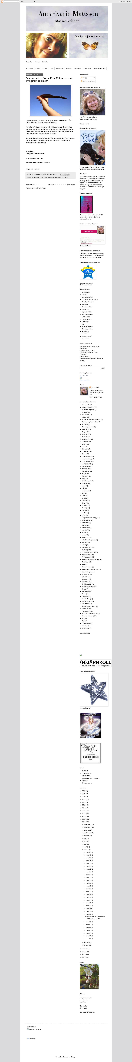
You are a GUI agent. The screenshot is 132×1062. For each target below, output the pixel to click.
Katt (83, 493)
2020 (84, 805)
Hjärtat (84, 473)
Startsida (29, 62)
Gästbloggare (86, 466)
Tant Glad (85, 334)
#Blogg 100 (85, 405)
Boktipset (85, 771)
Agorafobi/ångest (87, 409)
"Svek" (82, 356)
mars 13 (88, 903)
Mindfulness (86, 527)
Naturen (68, 68)
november (87, 827)
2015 (84, 819)
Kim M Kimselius (87, 314)
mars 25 (88, 869)
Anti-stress (29, 68)
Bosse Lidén (86, 292)
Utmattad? (87, 68)
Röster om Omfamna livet (90, 569)
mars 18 (88, 889)
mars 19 (88, 886)
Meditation (85, 522)
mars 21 (88, 880)
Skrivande (77, 68)
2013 (84, 949)
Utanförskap (86, 599)
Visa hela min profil (96, 397)
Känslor (84, 505)
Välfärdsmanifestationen (90, 613)
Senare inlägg (30, 184)
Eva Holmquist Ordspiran (90, 299)
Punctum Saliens (87, 326)
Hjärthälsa (85, 476)
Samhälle (85, 574)
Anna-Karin (96, 387)
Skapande (58, 177)
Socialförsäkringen (88, 586)
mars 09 (88, 914)
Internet (84, 486)
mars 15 (88, 897)
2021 (84, 802)
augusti (86, 835)
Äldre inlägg (71, 184)
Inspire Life (85, 309)
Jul (83, 488)
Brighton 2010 (86, 439)
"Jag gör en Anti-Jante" (87, 350)
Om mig (44, 62)
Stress (84, 594)
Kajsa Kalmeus (86, 312)
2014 (84, 822)
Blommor (85, 434)
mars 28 (88, 860)
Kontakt (84, 498)
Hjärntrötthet (86, 471)
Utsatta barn (86, 608)
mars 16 (88, 894)
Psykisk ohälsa (86, 557)
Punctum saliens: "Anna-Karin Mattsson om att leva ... (95, 917)
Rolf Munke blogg (87, 329)
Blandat (84, 429)
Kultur (45, 177)
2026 (84, 791)
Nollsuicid (85, 780)
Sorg (83, 589)
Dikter (38, 68)
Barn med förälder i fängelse (91, 419)
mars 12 (88, 905)
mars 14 (88, 900)
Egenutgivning (86, 456)
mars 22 (88, 877)
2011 (84, 954)
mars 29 (88, 858)
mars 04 (88, 933)
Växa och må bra (99, 68)
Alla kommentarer (88, 81)
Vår (83, 618)
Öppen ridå (85, 339)
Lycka (83, 515)
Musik (84, 535)
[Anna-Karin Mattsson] (81, 378)
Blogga (84, 432)
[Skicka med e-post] (61, 175)
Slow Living (85, 331)
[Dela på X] (65, 175)
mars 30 (88, 855)
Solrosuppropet (87, 783)
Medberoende (86, 520)
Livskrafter (85, 321)
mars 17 (88, 891)
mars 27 (88, 863)
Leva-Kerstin (86, 317)
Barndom (85, 424)
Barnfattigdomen (87, 427)
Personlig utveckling (88, 552)
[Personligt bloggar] (34, 1029)
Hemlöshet (85, 468)
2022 (84, 799)
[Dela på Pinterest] (68, 175)
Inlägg (84, 78)
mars (86, 850)
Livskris (84, 513)
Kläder (84, 495)
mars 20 (88, 883)
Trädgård (85, 596)
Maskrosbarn (86, 775)
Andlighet (85, 412)
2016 (84, 816)
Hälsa (83, 478)
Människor (59, 68)
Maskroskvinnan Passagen (90, 778)
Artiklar (84, 417)
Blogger (73, 1057)
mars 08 (88, 922)
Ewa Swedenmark (88, 302)
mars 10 (88, 911)
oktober (86, 830)
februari (86, 942)
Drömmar (85, 449)
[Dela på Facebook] (66, 175)
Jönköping (85, 491)
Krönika (84, 500)
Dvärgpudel (85, 451)
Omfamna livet (86, 547)
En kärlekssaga (87, 461)
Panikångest (86, 550)
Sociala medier (86, 584)
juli (85, 838)
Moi (83, 324)
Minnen (84, 530)
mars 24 (88, 872)
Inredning (85, 483)
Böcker (37, 62)
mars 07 (88, 924)
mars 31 (88, 852)
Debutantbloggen (87, 297)
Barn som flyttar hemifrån (90, 422)
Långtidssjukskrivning (89, 518)
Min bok (84, 525)
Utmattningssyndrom (88, 606)
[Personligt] (31, 1038)
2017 (84, 813)
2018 (84, 810)
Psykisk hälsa (86, 554)
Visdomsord (86, 611)
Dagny (84, 294)
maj (85, 844)
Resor (84, 564)
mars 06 (88, 927)
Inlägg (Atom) (41, 188)
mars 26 (88, 866)
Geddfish (85, 304)
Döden (84, 454)
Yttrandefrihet (86, 623)
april (85, 847)
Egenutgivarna (86, 773)
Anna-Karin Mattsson (85, 375)
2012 (84, 951)
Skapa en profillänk (84, 380)
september (87, 833)
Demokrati (85, 441)
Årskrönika (85, 628)
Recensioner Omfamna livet (91, 559)
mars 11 (88, 908)
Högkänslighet (86, 481)
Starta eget (85, 591)
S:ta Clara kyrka (87, 572)
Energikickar (86, 464)
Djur (83, 446)
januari (86, 945)
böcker (84, 626)
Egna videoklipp (87, 459)
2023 (84, 796)
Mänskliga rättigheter (88, 540)
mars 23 (88, 875)
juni (85, 841)
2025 (84, 794)
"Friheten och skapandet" (88, 358)
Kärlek (45, 68)
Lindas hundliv (86, 319)
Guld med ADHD (87, 307)
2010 (84, 957)
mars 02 (88, 936)
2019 (84, 808)
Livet (51, 68)
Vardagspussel (86, 336)
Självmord (85, 577)
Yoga (83, 621)
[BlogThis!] (63, 175)
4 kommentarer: (52, 174)
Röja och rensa (87, 567)
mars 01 (88, 939)
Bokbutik (84, 437)
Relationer (85, 562)
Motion (84, 532)
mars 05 (88, 930)
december (87, 824)
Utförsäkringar (86, 601)
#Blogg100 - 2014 (37, 177)
